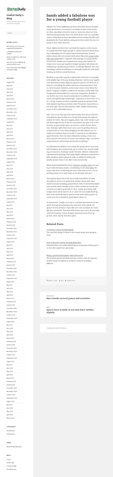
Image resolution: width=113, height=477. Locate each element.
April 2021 (10, 295)
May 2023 (10, 212)
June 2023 (10, 209)
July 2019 (9, 365)
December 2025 (12, 109)
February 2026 (11, 102)
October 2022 (11, 235)
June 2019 (10, 368)
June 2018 (10, 408)
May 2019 (10, 371)
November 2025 (12, 112)
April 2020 (10, 335)
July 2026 (9, 86)
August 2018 (10, 401)
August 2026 (10, 82)
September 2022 (12, 238)
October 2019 (11, 355)
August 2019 (10, 361)
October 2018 (11, 395)
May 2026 (10, 92)
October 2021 (11, 275)
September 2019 (12, 358)
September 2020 (12, 318)
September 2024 (12, 159)
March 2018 (10, 418)
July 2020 (9, 325)
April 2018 (10, 415)
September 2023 (12, 199)
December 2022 (12, 228)
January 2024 (11, 185)
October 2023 (11, 195)
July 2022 (9, 245)
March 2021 (10, 298)
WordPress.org (11, 469)
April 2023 (10, 215)
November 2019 (12, 351)
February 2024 (11, 182)
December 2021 (12, 268)
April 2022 (10, 255)
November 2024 (12, 152)
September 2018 (12, 398)
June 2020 (10, 328)
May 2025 (10, 132)
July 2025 (9, 125)
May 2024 (10, 172)
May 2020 (10, 331)
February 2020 (11, 341)
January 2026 (11, 105)
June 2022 (10, 248)
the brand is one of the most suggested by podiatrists (15, 47)
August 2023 (10, 202)
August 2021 (10, 282)
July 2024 (9, 165)
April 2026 (10, 96)
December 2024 (12, 149)
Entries (10, 463)
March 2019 (10, 378)
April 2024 (10, 175)
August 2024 (10, 162)
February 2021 (11, 302)
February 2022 (11, 262)
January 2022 (11, 265)
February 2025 (11, 142)
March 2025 (10, 139)
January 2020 (11, 345)
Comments (11, 466)
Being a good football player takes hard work (65, 255)
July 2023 (9, 205)
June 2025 (10, 129)
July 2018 (9, 405)
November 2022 (12, 232)
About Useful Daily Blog (14, 447)
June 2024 (10, 169)
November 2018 (12, 391)
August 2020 (10, 322)
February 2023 (11, 222)
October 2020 (11, 315)
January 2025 (11, 145)
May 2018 (10, 411)
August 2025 (10, 122)
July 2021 (9, 285)
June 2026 (10, 89)
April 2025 (10, 135)
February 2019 (11, 381)
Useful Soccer (11, 434)
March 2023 (10, 219)
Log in (9, 459)
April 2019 (10, 375)
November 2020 (12, 312)
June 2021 (10, 288)
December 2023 (12, 189)
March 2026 (10, 99)
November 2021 (12, 272)
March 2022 (10, 258)
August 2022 (10, 242)
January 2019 (11, 385)
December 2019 (12, 348)
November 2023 (12, 192)
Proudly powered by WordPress (57, 328)
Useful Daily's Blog (15, 16)
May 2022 (10, 252)
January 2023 (11, 225)
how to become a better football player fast (64, 242)
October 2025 (11, 115)
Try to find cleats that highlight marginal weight (16, 69)
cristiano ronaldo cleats (82, 165)
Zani (62, 281)
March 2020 (10, 338)
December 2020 (12, 308)
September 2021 (12, 278)
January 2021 (11, 305)
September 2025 (12, 119)
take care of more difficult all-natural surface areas (16, 63)
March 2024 (10, 179)
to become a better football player (60, 230)
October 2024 (11, 155)
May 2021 (10, 292)
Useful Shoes (11, 431)
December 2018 (12, 388)
